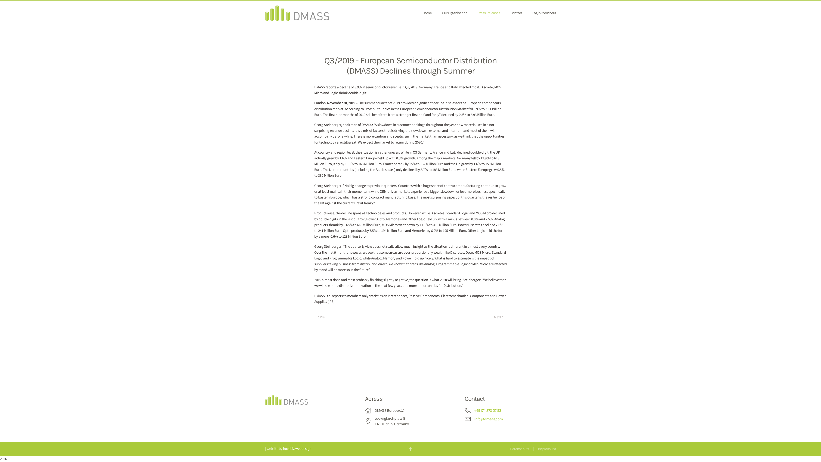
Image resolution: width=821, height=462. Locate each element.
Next (497, 317)
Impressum (547, 449)
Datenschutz (519, 449)
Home (427, 13)
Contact (516, 13)
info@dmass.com (488, 419)
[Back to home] (297, 13)
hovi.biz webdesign (297, 448)
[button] (410, 449)
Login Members (544, 13)
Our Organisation (454, 13)
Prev (323, 317)
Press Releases (489, 13)
